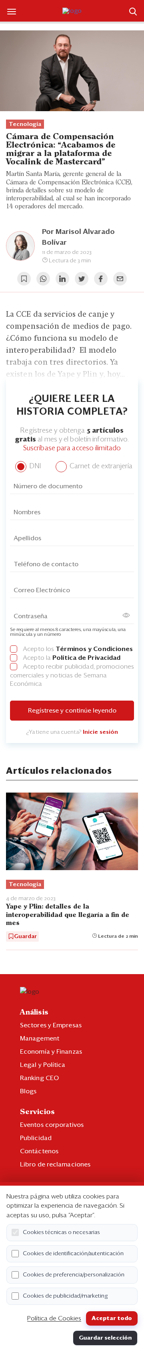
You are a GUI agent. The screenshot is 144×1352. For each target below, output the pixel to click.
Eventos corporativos (52, 1125)
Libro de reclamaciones (55, 1164)
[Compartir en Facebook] (101, 279)
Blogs (28, 1091)
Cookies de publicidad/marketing (65, 1296)
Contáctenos (39, 1151)
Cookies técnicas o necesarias (61, 1232)
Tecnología (25, 124)
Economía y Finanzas (51, 1051)
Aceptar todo (112, 1318)
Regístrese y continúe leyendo (72, 710)
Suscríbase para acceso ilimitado (72, 448)
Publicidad (36, 1138)
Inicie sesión (100, 732)
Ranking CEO (39, 1078)
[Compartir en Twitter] (81, 279)
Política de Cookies (54, 1318)
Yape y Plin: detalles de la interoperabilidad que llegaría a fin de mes (67, 915)
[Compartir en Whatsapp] (43, 279)
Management (39, 1038)
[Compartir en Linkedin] (62, 279)
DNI (34, 466)
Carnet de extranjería (100, 466)
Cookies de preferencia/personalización (73, 1275)
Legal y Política (43, 1065)
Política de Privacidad (86, 658)
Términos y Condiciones (94, 649)
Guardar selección (105, 1338)
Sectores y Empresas (51, 1025)
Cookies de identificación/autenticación (73, 1253)
